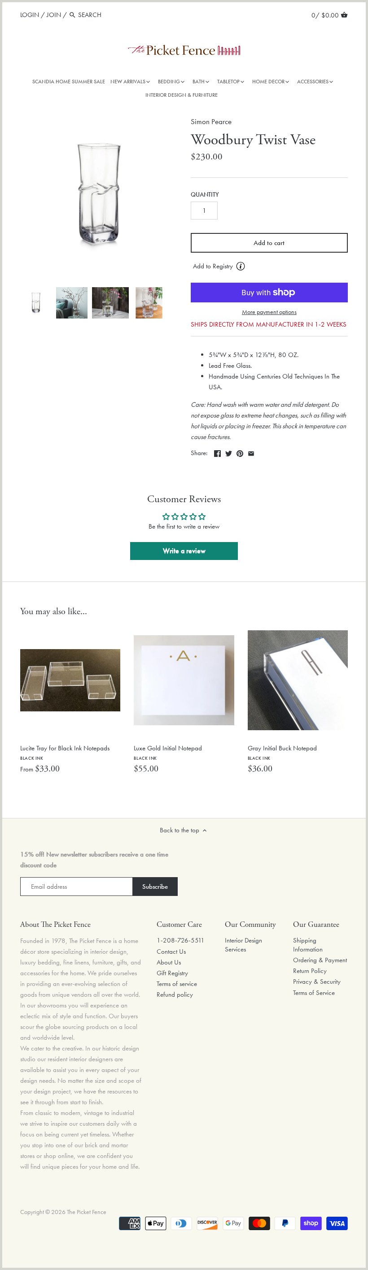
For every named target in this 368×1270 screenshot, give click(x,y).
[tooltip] (240, 266)
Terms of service (177, 983)
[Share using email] (251, 452)
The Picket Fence (86, 1212)
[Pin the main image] (240, 452)
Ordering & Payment (320, 960)
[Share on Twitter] (228, 452)
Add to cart (269, 242)
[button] (269, 266)
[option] (36, 303)
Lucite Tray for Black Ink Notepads (65, 752)
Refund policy (175, 994)
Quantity (205, 194)
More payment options (269, 312)
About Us (169, 962)
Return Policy (310, 970)
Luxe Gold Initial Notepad (168, 752)
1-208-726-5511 (181, 940)
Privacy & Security (317, 981)
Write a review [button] (184, 550)
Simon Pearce (211, 121)
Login (29, 14)
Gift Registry (172, 973)
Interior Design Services (243, 945)
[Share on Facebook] (217, 452)
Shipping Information (308, 945)
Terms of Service (314, 992)
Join (54, 14)
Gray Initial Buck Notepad (282, 752)
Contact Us (171, 951)
